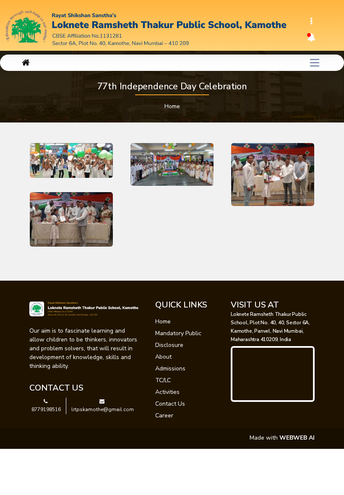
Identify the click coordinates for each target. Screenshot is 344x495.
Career (164, 415)
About (163, 357)
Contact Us (170, 404)
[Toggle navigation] (311, 21)
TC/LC (163, 380)
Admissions (170, 369)
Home (172, 106)
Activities (167, 392)
